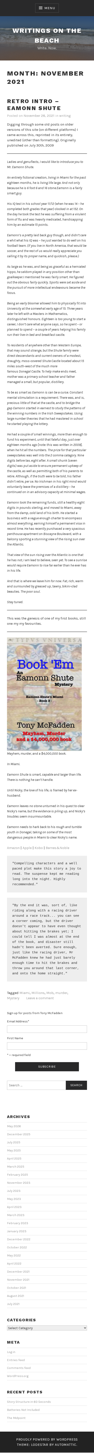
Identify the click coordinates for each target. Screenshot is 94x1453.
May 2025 (14, 1150)
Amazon (13, 848)
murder (61, 993)
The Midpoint (16, 1418)
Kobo (39, 848)
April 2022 (14, 1263)
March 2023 (15, 1215)
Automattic (65, 1445)
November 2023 (18, 1183)
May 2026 (14, 1126)
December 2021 (18, 1272)
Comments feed (19, 1368)
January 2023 (16, 1231)
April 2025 (14, 1158)
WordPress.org (17, 1376)
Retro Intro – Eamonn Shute (34, 105)
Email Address (18, 1021)
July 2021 (13, 1304)
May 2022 (14, 1255)
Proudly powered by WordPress (47, 1439)
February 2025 (17, 1175)
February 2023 (17, 1223)
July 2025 (13, 1142)
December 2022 (18, 1239)
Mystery (13, 998)
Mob (50, 993)
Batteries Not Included (23, 1410)
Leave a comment (40, 998)
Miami (24, 993)
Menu (49, 8)
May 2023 (14, 1199)
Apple (27, 848)
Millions (38, 993)
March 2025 (15, 1166)
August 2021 (15, 1296)
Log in (11, 1352)
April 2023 (14, 1207)
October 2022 (17, 1247)
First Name (15, 1038)
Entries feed (16, 1360)
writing (65, 116)
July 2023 (14, 1191)
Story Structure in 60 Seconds (29, 1402)
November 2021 (18, 1280)
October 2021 (16, 1288)
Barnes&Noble (57, 848)
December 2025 (18, 1134)
